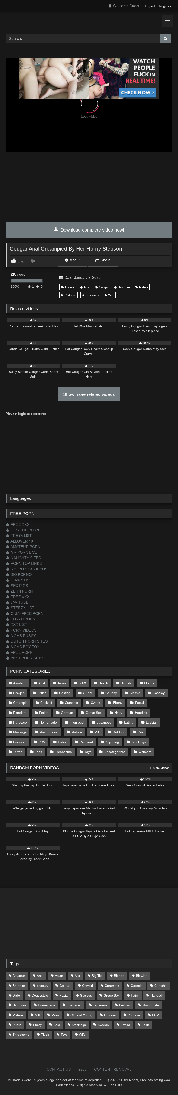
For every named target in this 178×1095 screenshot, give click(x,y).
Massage (20, 732)
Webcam (144, 752)
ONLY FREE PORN (27, 614)
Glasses (86, 995)
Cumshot (71, 703)
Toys (88, 752)
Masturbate (150, 1005)
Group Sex (94, 712)
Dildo (16, 995)
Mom (55, 1015)
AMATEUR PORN (25, 547)
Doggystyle (40, 995)
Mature (69, 287)
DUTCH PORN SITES (29, 641)
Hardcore (124, 287)
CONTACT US (59, 1069)
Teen (38, 752)
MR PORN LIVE (23, 552)
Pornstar (19, 742)
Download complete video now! (91, 229)
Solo (57, 1025)
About (74, 260)
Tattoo (17, 752)
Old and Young (81, 1015)
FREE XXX (19, 525)
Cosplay (159, 693)
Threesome (63, 752)
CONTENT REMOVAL (112, 1069)
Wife (111, 295)
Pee (140, 732)
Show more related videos (89, 394)
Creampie (20, 703)
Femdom (19, 712)
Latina (128, 722)
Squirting (112, 742)
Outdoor (119, 732)
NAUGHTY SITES (25, 558)
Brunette (19, 985)
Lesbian (152, 722)
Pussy (37, 1025)
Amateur (19, 683)
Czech (95, 703)
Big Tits (126, 683)
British (41, 693)
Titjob (45, 1034)
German (67, 712)
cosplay (42, 985)
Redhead (70, 295)
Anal (87, 287)
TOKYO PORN (22, 619)
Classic (135, 693)
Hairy (118, 712)
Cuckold (46, 703)
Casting (64, 693)
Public (62, 742)
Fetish (43, 712)
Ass (77, 976)
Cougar (103, 287)
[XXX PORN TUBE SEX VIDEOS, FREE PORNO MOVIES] (89, 21)
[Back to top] (164, 1081)
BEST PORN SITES (27, 658)
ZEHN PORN (21, 591)
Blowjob (19, 693)
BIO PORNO (21, 575)
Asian (62, 683)
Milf (97, 732)
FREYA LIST (21, 536)
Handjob (141, 712)
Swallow (103, 1025)
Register (165, 6)
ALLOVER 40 (21, 541)
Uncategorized (115, 752)
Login (149, 6)
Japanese (104, 722)
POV (41, 742)
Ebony (117, 703)
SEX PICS (19, 586)
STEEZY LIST (22, 608)
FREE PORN (21, 652)
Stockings (92, 295)
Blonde (149, 683)
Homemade (48, 722)
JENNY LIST (21, 580)
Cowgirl (87, 985)
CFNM (87, 693)
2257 (82, 1069)
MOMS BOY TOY (24, 647)
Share (105, 260)
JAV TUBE (19, 602)
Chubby (111, 693)
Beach (103, 683)
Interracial (77, 722)
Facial (139, 703)
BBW (82, 683)
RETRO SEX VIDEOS (29, 569)
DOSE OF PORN (24, 530)
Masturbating (49, 732)
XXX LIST (18, 625)
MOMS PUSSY (23, 636)
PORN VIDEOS (23, 630)
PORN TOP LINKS (26, 563)
